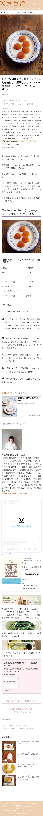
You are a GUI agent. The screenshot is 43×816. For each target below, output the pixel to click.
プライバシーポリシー (31, 806)
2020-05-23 (6, 95)
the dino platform (24, 813)
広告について (6, 803)
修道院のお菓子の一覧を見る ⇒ (15, 393)
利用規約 (18, 806)
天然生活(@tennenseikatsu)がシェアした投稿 (21, 549)
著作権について (19, 803)
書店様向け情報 (32, 803)
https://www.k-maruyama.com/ (14, 494)
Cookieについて (21, 808)
